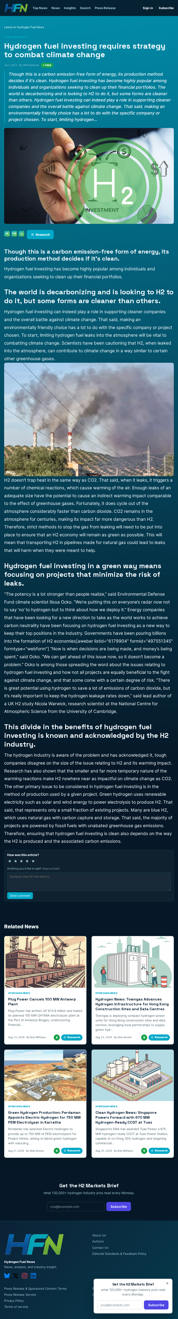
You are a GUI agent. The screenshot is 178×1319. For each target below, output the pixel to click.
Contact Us (100, 1247)
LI (21, 233)
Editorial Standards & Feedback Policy (119, 1253)
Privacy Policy (14, 1300)
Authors (98, 1241)
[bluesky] (7, 1276)
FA (7, 233)
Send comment (20, 895)
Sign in (148, 8)
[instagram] (24, 1276)
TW (14, 233)
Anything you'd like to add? (33, 868)
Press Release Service (20, 1294)
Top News (40, 8)
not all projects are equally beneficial (109, 672)
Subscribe (166, 8)
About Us (99, 1235)
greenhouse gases (55, 503)
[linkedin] (33, 1276)
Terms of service (16, 1307)
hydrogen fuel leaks (75, 335)
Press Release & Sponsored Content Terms (35, 1288)
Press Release (105, 8)
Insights (70, 8)
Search (85, 8)
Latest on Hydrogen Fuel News (24, 27)
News (55, 8)
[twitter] (16, 1276)
